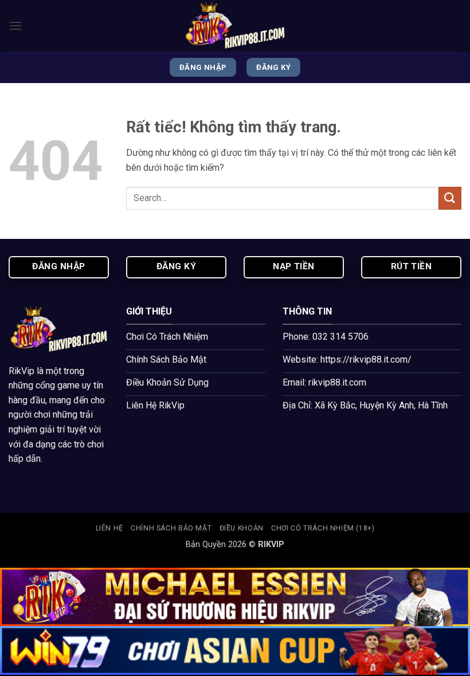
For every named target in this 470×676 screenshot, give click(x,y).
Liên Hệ (109, 528)
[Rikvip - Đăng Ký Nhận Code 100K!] (235, 26)
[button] (15, 25)
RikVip (21, 370)
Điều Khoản (242, 528)
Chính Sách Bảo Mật (171, 528)
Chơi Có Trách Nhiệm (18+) (322, 528)
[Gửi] (449, 198)
